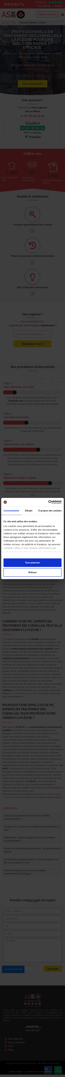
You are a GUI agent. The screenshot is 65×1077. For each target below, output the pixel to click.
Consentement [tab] (11, 510)
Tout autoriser (32, 562)
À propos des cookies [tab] (50, 510)
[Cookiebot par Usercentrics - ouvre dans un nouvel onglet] (48, 502)
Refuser (32, 572)
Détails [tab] (28, 510)
